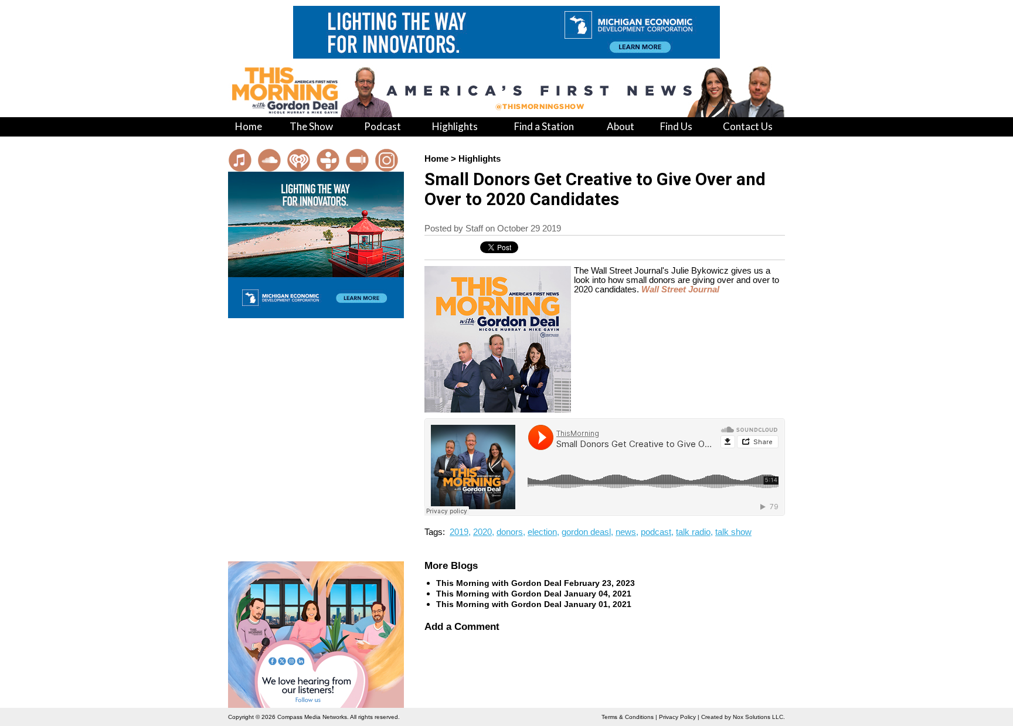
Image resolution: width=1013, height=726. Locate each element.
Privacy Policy (677, 717)
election (542, 532)
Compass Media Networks (312, 717)
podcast (656, 532)
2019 (459, 532)
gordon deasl (586, 532)
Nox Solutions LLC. (759, 717)
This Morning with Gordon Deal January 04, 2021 (533, 593)
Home (436, 158)
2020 (482, 532)
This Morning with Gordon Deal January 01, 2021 (533, 604)
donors (510, 532)
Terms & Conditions (627, 717)
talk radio (693, 532)
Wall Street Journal (680, 289)
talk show (733, 532)
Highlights (479, 158)
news (626, 532)
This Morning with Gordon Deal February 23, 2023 (535, 583)
